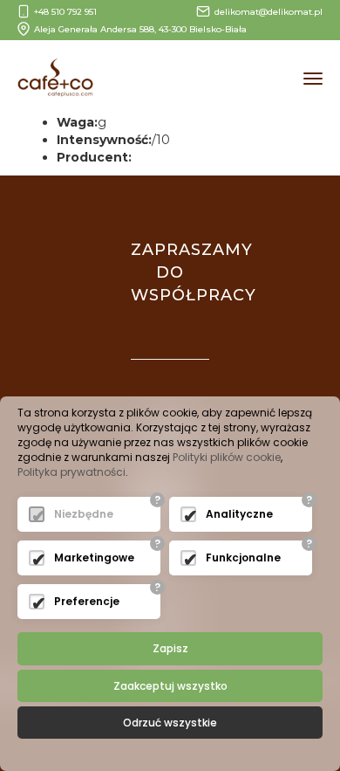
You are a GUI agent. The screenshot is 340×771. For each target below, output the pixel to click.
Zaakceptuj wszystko (170, 685)
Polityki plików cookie (227, 457)
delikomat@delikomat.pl (268, 11)
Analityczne (239, 513)
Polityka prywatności (71, 472)
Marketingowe (94, 557)
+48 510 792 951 (65, 11)
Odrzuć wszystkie (170, 722)
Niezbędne (83, 513)
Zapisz (170, 648)
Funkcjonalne (243, 557)
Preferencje (86, 601)
